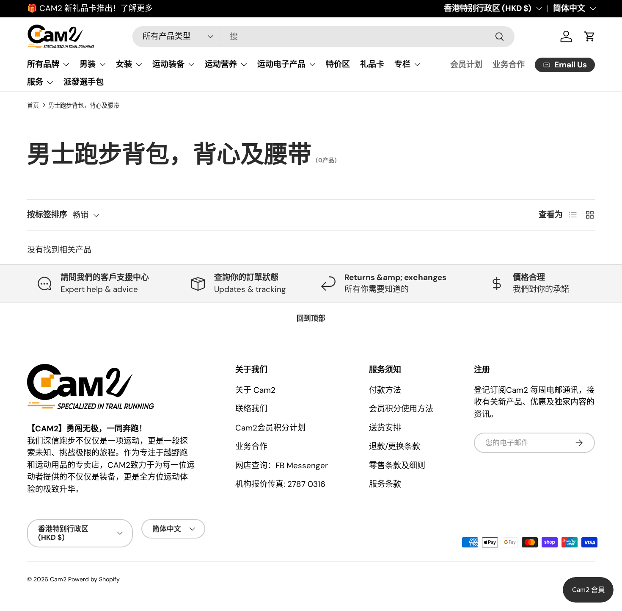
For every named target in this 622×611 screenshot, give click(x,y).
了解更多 (137, 8)
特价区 (338, 64)
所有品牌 (43, 64)
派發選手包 (83, 82)
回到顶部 (311, 318)
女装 (124, 64)
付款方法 (385, 390)
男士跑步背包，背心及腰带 (83, 105)
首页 (33, 105)
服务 (35, 82)
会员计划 (466, 64)
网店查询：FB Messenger (281, 465)
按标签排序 (47, 214)
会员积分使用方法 (401, 408)
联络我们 (251, 408)
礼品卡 (372, 64)
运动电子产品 (281, 64)
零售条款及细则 (397, 465)
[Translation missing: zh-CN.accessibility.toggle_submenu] (66, 64)
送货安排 (385, 427)
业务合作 (509, 64)
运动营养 (221, 64)
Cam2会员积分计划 (270, 427)
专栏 (402, 64)
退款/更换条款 (394, 446)
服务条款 (385, 484)
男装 (88, 64)
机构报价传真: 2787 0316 (280, 484)
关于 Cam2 (255, 390)
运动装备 (168, 64)
